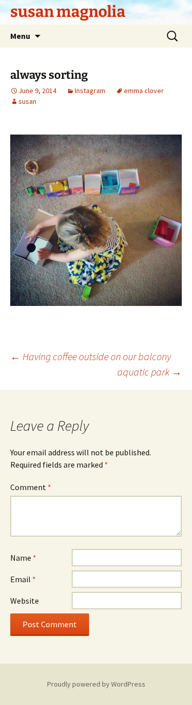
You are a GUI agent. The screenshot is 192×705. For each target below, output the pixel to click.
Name (23, 558)
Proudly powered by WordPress (96, 684)
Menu (20, 36)
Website (24, 601)
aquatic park (149, 371)
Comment (30, 487)
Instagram (90, 90)
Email (23, 579)
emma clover (144, 90)
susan (27, 101)
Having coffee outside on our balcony (90, 356)
